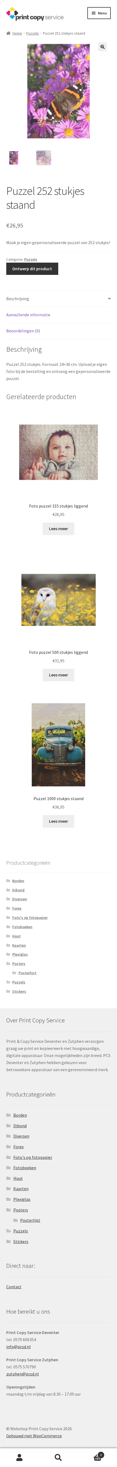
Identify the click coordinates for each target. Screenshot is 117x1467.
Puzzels (32, 33)
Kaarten (19, 945)
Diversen (19, 899)
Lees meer (58, 528)
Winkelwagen (90, 1453)
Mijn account (19, 1457)
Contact (13, 1286)
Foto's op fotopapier (30, 917)
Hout (16, 936)
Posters (18, 963)
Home (17, 33)
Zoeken (58, 1457)
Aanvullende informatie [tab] (28, 314)
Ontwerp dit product (32, 268)
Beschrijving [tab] (17, 298)
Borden (18, 880)
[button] (102, 46)
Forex (16, 908)
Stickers (19, 991)
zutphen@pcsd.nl (22, 1374)
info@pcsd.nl (18, 1346)
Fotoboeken (22, 926)
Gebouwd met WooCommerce (34, 1435)
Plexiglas (20, 954)
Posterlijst (27, 972)
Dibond (18, 890)
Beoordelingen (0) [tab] (23, 330)
